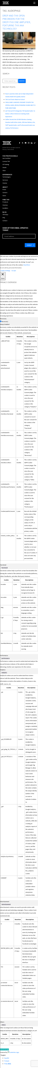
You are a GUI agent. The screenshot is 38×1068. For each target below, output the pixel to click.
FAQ (4, 217)
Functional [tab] (3, 565)
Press (4, 189)
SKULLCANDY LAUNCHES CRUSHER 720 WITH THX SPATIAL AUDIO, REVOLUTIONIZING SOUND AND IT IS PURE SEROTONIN (20, 105)
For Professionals (10, 156)
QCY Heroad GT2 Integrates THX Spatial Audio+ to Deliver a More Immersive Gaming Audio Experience (20, 113)
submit (29, 245)
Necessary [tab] (3, 319)
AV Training (6, 164)
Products (5, 202)
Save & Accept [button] (4, 1049)
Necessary (5, 321)
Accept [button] (14, 271)
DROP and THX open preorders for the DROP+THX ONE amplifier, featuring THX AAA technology (17, 22)
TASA (4, 170)
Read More (27, 265)
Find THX (6, 200)
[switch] (0, 567)
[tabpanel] (19, 443)
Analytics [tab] (2, 670)
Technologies (7, 177)
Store (4, 195)
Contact (5, 221)
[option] (21, 1058)
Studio (4, 167)
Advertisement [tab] (4, 901)
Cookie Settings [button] (5, 271)
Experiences (7, 174)
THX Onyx (5, 214)
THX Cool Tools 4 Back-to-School (15, 99)
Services (5, 180)
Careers (5, 192)
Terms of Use (10, 149)
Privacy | (5, 149)
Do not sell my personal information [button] (10, 268)
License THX (6, 161)
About (5, 187)
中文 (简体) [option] (7, 1064)
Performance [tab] (4, 655)
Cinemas (5, 205)
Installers (5, 208)
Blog (5, 212)
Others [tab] (2, 1022)
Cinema (5, 183)
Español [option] (6, 1058)
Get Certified (6, 158)
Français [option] (6, 1061)
